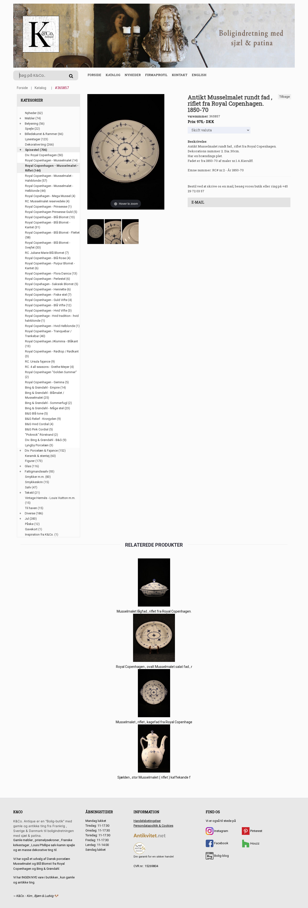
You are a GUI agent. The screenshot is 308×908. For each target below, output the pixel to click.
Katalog (113, 75)
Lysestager (32, 139)
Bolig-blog (221, 855)
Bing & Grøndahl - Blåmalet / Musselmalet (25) (44, 395)
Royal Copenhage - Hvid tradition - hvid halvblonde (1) (52, 318)
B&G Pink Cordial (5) (39, 429)
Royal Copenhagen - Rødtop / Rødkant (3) (52, 354)
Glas (28, 466)
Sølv (28, 487)
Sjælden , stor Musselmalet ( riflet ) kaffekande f (154, 777)
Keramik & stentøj (37, 456)
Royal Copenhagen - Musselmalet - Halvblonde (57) (49, 178)
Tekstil (29, 492)
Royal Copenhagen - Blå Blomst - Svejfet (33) (47, 245)
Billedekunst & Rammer (41, 134)
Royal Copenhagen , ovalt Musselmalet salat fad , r (154, 667)
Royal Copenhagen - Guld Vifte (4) (48, 300)
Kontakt (179, 75)
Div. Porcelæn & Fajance (41, 450)
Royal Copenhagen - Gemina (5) (47, 382)
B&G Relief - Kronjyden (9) (43, 419)
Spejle (29, 128)
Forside (94, 75)
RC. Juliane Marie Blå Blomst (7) (47, 253)
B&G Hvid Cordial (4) (39, 424)
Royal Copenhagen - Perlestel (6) (47, 279)
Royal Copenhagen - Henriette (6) (48, 289)
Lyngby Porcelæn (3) (39, 445)
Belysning (31, 123)
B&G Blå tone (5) (36, 413)
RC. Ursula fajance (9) (40, 361)
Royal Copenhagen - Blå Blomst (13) (50, 217)
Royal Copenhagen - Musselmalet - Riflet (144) (51, 168)
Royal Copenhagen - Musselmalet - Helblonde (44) (49, 188)
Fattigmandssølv (36, 471)
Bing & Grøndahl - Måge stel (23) (47, 408)
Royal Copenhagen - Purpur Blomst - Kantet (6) (50, 266)
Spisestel (32, 150)
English (199, 75)
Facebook (220, 843)
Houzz (254, 843)
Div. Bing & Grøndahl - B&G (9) (45, 440)
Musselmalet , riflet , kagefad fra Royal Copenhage (154, 722)
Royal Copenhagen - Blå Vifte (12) (48, 305)
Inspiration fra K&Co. (39, 534)
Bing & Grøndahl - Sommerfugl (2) (48, 403)
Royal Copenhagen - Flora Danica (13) (51, 273)
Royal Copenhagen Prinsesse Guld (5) (51, 212)
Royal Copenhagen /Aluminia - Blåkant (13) (51, 343)
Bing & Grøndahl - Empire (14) (45, 387)
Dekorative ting (35, 144)
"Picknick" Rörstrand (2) (41, 434)
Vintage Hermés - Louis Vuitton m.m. (50, 498)
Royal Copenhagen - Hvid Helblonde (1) (52, 326)
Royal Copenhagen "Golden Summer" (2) (51, 374)
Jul (27, 518)
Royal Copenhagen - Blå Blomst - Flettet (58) (52, 235)
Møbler (30, 118)
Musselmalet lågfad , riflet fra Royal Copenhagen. (154, 611)
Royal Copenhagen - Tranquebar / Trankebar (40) (48, 333)
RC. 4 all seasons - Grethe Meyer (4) (49, 367)
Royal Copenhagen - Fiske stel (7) (48, 294)
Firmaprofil (156, 75)
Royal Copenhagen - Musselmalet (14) (51, 160)
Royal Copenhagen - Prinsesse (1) (48, 206)
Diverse (30, 513)
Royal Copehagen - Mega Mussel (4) (50, 196)
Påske (29, 524)
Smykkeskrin (34, 482)
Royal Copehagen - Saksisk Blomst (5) (51, 284)
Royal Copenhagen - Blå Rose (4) (48, 258)
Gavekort (31, 529)
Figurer (30, 461)
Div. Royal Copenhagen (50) (44, 155)
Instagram (220, 831)
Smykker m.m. (35, 477)
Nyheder (133, 75)
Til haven (31, 508)
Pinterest (256, 831)
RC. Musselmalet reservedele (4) (47, 201)
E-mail (198, 202)
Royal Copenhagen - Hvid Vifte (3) (48, 310)
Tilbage (284, 96)
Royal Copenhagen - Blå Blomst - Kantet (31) (47, 225)
